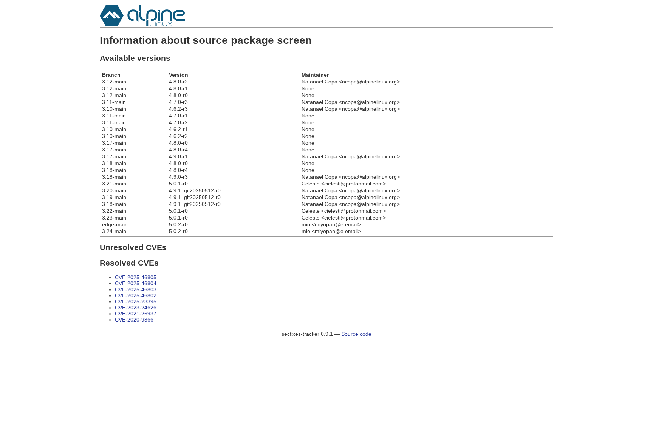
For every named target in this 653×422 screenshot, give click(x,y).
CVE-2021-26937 (135, 314)
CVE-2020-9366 (134, 320)
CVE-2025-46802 (135, 295)
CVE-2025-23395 (135, 301)
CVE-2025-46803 (135, 289)
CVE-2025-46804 (135, 283)
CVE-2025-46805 (135, 277)
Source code (356, 334)
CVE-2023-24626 (135, 308)
